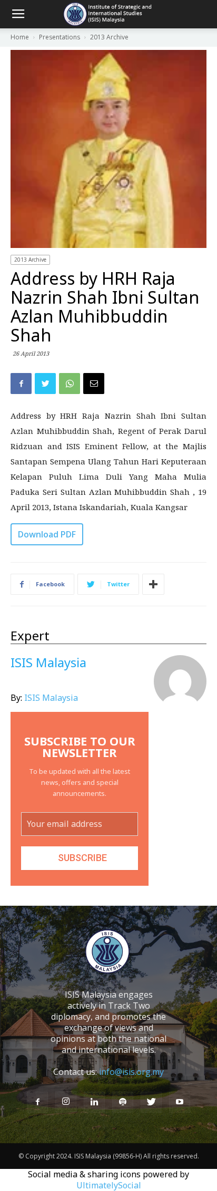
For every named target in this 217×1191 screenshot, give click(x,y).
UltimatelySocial (108, 1185)
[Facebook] (37, 1102)
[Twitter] (151, 1102)
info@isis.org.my (131, 1072)
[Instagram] (65, 1101)
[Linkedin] (94, 1102)
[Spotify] (122, 1102)
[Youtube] (179, 1102)
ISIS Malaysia (51, 697)
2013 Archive (30, 259)
